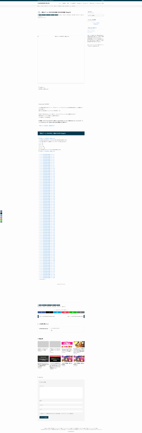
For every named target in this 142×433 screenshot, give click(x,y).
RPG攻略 (52, 428)
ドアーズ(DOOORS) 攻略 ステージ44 (47, 221)
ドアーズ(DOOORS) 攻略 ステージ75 (47, 269)
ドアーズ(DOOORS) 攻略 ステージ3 (47, 157)
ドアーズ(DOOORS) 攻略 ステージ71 (47, 263)
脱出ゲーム (54, 305)
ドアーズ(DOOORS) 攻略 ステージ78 (47, 274)
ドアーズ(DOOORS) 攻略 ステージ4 (47, 159)
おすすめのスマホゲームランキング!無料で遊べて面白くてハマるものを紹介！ (53, 429)
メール (41, 405)
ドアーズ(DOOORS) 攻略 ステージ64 (47, 252)
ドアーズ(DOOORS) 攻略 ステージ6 (47, 162)
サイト (40, 409)
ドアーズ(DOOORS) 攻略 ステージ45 (47, 223)
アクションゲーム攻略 (58, 428)
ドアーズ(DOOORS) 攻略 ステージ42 (47, 218)
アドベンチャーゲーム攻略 (68, 428)
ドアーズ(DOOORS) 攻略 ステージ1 (47, 154)
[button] (41, 312)
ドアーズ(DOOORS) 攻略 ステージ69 (47, 260)
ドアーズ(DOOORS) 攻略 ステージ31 (47, 201)
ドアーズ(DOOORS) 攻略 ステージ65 (47, 254)
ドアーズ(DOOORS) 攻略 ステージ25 (47, 191)
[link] (51, 330)
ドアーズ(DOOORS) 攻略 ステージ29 (47, 198)
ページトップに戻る (95, 22)
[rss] (102, 0)
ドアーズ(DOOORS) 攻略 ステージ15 (47, 176)
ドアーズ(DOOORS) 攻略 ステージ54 (47, 237)
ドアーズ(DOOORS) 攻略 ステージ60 (47, 246)
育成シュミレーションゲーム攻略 (91, 428)
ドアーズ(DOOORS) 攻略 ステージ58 (47, 243)
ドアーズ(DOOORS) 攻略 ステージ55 (47, 238)
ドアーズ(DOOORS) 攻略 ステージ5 (47, 160)
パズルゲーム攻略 (82, 428)
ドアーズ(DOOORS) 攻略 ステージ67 (47, 257)
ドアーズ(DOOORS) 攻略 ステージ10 (47, 168)
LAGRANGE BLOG (44, 3)
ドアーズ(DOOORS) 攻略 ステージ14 (47, 174)
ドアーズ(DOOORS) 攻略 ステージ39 (47, 213)
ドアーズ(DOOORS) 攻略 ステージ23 (47, 188)
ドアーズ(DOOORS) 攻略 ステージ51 (47, 232)
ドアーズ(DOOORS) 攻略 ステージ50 (47, 230)
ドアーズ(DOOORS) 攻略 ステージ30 (47, 199)
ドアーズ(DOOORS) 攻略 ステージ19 (47, 182)
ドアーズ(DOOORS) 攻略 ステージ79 (47, 276)
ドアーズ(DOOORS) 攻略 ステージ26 (47, 193)
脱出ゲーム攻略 (47, 428)
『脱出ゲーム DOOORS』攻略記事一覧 (46, 125)
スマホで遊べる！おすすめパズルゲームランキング (92, 429)
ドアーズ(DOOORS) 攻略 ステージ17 (47, 179)
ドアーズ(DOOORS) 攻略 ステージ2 (47, 156)
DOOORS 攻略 (49, 306)
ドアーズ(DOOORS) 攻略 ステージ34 (47, 205)
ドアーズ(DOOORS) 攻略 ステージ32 (47, 202)
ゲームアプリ (49, 305)
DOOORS (58, 305)
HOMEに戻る (96, 24)
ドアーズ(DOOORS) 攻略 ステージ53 (47, 235)
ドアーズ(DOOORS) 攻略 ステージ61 (47, 248)
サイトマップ (89, 32)
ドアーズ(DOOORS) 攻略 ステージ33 (47, 204)
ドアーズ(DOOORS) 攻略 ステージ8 (47, 165)
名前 (40, 400)
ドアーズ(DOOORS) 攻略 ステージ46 (47, 224)
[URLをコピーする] (81, 312)
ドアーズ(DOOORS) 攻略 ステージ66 (47, 255)
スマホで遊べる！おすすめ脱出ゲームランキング (75, 429)
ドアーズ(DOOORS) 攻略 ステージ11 (47, 170)
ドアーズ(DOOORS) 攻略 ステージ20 (47, 184)
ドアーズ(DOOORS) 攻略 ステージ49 (47, 229)
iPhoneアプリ (44, 305)
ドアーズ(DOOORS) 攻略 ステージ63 (47, 251)
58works (40, 306)
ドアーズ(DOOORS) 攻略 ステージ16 (47, 177)
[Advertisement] (61, 26)
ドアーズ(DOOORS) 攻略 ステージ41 (47, 216)
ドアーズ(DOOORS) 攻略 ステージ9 (47, 166)
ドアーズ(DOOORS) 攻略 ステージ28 (47, 196)
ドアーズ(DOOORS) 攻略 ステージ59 (47, 244)
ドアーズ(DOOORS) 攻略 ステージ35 (47, 207)
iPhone (40, 305)
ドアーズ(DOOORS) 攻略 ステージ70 (47, 262)
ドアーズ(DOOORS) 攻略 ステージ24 (47, 190)
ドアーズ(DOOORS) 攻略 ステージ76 (47, 271)
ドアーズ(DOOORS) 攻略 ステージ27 (47, 195)
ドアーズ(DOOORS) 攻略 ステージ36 (47, 209)
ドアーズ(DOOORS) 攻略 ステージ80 (47, 277)
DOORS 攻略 (54, 306)
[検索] (103, 0)
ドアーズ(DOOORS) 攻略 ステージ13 (47, 173)
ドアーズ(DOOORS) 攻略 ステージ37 (47, 210)
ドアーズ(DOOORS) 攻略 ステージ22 (47, 187)
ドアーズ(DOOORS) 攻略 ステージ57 (47, 241)
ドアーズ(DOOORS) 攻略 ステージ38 (47, 212)
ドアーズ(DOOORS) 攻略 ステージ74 (47, 268)
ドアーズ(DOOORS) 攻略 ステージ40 (47, 215)
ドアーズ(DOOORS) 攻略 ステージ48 (47, 227)
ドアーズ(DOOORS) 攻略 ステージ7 (47, 163)
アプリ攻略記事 (75, 428)
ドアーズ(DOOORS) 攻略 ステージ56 (47, 240)
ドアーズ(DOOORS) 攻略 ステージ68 (47, 258)
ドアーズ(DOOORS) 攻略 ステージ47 (47, 226)
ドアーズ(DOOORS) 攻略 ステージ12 (47, 171)
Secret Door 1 (42, 279)
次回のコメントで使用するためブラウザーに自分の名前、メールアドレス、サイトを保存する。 (57, 413)
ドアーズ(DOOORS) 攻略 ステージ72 (47, 265)
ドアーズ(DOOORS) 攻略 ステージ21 (47, 185)
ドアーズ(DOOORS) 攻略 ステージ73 (47, 266)
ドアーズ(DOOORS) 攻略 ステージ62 (47, 249)
